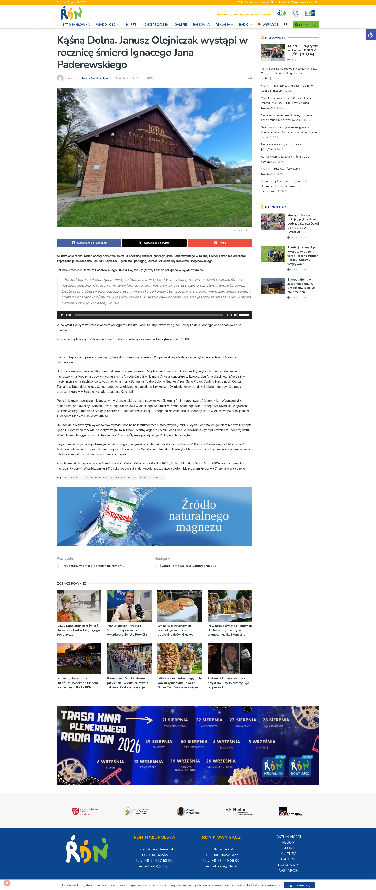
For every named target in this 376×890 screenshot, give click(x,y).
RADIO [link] (244, 25)
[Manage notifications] (7, 883)
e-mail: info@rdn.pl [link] (154, 866)
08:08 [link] (283, 191)
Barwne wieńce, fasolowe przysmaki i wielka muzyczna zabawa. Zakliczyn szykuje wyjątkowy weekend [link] (127, 682)
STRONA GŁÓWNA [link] (76, 25)
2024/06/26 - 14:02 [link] (126, 78)
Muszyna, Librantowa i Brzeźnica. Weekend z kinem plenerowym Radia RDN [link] (77, 682)
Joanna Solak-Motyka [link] (95, 78)
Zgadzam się (299, 885)
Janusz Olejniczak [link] (151, 477)
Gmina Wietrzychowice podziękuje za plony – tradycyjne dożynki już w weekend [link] (174, 630)
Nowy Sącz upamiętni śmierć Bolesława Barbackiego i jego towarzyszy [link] (78, 630)
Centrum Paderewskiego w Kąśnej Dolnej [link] (110, 477)
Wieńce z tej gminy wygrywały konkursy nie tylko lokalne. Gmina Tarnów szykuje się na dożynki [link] (179, 682)
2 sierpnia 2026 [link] (299, 297)
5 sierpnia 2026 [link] (299, 269)
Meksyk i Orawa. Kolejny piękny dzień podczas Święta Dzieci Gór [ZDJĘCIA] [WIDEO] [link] (303, 223)
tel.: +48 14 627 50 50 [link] (154, 860)
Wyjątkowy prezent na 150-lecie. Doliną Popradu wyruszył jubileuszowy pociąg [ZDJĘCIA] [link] (286, 103)
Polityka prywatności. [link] (264, 885)
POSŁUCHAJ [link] (307, 25)
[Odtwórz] (62, 315)
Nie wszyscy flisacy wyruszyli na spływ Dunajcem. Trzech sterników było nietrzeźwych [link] (285, 186)
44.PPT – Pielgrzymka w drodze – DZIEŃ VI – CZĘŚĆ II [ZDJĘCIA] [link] (303, 50)
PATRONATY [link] (288, 865)
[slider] (244, 314)
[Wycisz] (236, 315)
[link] (371, 34)
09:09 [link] (280, 161)
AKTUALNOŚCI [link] (288, 836)
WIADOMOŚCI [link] (106, 25)
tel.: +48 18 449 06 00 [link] (221, 860)
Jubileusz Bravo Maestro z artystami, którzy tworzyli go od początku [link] (228, 682)
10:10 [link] (306, 120)
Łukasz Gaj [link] (72, 477)
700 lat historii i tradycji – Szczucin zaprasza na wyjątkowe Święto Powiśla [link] (127, 630)
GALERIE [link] (181, 25)
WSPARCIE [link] (270, 25)
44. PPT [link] (130, 25)
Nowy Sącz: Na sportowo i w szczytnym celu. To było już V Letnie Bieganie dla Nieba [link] (289, 73)
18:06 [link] (293, 60)
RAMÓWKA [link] (201, 25)
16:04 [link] (290, 90)
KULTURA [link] (147, 78)
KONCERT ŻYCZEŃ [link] (155, 25)
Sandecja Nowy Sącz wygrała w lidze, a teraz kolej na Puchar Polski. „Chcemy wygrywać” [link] (302, 256)
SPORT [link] (288, 848)
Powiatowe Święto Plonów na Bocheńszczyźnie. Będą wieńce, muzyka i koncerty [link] (230, 630)
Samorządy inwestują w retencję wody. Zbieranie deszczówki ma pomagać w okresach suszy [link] (290, 132)
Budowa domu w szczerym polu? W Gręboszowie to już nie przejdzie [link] (301, 286)
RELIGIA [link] (288, 842)
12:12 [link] (279, 108)
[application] (154, 315)
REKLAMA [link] (223, 25)
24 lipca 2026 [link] (298, 237)
